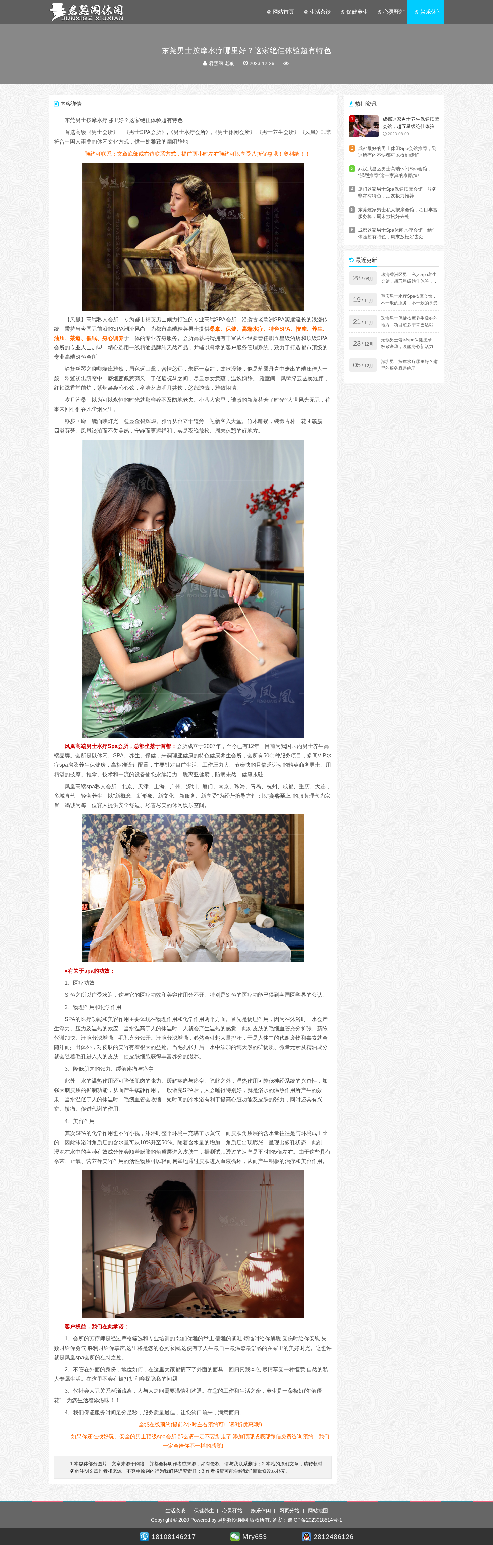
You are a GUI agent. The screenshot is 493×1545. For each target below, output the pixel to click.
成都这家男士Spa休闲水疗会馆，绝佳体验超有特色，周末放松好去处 (397, 233)
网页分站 (289, 1510)
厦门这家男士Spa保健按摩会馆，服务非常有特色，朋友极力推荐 (397, 192)
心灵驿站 (394, 12)
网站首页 (283, 12)
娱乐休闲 (431, 12)
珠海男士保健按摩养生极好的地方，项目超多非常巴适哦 (409, 321)
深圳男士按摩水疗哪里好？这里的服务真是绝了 (409, 365)
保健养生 (357, 12)
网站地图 (318, 1510)
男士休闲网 (86, 12)
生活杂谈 (320, 12)
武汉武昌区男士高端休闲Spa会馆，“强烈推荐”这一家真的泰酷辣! (395, 172)
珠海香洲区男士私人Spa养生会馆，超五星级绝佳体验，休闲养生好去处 (409, 278)
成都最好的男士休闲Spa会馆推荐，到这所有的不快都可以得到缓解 (397, 152)
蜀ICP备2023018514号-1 (314, 1520)
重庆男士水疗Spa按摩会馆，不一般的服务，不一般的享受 (409, 299)
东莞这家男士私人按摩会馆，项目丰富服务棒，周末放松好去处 (398, 213)
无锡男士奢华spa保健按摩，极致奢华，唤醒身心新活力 (408, 343)
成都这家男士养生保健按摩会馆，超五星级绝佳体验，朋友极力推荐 (411, 123)
